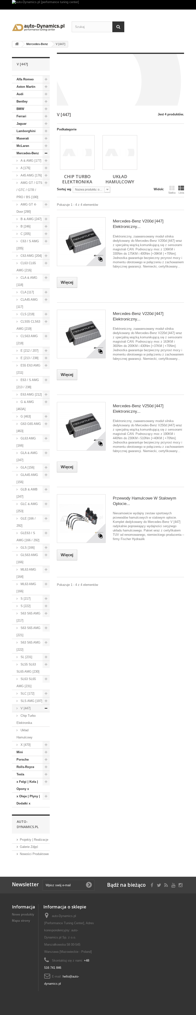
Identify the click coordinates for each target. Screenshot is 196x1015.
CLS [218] (27, 314)
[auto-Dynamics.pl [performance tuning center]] (98, 5)
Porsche (22, 759)
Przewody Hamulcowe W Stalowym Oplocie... (144, 501)
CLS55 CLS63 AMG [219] (28, 325)
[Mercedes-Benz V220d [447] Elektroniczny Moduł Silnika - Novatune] (81, 334)
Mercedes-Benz (27, 153)
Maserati (22, 138)
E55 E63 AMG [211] (28, 369)
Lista (181, 192)
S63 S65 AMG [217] (28, 617)
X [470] (25, 745)
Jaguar (21, 123)
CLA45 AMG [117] (27, 303)
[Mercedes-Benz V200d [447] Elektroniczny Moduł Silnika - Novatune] (81, 241)
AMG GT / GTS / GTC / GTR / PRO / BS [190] (29, 190)
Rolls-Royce (25, 767)
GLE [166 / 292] (26, 522)
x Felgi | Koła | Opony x (27, 785)
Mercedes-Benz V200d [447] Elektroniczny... (138, 224)
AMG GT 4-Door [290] (26, 208)
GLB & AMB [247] (27, 493)
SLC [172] (27, 693)
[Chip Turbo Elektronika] (77, 152)
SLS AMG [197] (31, 701)
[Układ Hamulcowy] (120, 152)
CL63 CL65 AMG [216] (26, 266)
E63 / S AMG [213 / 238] (27, 383)
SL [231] (26, 657)
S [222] (25, 606)
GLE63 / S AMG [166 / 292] (27, 536)
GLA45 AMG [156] (27, 478)
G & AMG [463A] (25, 405)
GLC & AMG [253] (27, 507)
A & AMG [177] (30, 160)
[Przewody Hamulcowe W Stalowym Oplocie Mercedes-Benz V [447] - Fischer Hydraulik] (81, 519)
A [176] (25, 168)
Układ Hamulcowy (24, 733)
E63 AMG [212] (31, 394)
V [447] (25, 708)
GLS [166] (27, 547)
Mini (19, 752)
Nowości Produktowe (34, 854)
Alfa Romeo (25, 79)
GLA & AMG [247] (27, 456)
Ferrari (21, 116)
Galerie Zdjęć (29, 847)
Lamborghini (26, 131)
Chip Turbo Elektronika (26, 719)
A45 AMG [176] (31, 175)
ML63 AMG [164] (26, 573)
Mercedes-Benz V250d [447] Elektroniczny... (138, 409)
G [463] (25, 416)
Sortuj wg (64, 189)
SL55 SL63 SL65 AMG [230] (27, 668)
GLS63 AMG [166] (27, 558)
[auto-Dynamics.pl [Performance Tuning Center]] (38, 26)
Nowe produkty (23, 914)
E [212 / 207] (29, 350)
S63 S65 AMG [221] (28, 631)
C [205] (25, 234)
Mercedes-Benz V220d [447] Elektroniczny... (138, 316)
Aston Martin (25, 86)
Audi (19, 94)
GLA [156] (27, 467)
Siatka (171, 192)
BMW (20, 109)
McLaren (22, 146)
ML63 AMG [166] (26, 587)
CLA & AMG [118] (26, 281)
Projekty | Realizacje (34, 839)
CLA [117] (27, 292)
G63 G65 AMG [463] (28, 427)
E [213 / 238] (29, 358)
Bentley (21, 101)
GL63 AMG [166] (26, 442)
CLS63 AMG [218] (27, 339)
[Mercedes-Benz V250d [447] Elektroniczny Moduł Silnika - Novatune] (81, 426)
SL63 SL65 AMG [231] (26, 682)
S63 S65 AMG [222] (28, 646)
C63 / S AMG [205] (27, 244)
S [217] (25, 598)
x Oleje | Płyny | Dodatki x (28, 799)
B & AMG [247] (31, 219)
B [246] (25, 226)
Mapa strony (21, 920)
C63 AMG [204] (31, 256)
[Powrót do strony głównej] (17, 44)
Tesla (20, 774)
